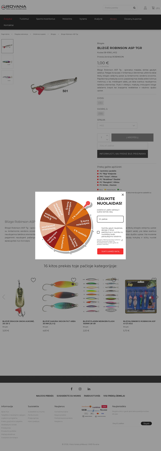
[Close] (123, 195)
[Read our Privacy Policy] (122, 240)
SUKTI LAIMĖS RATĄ (110, 251)
